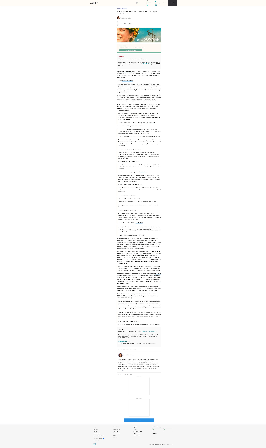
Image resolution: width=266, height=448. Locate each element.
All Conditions (116, 438)
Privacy (168, 444)
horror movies (127, 71)
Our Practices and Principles (99, 434)
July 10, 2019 (137, 149)
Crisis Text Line (147, 64)
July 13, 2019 (143, 172)
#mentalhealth (156, 117)
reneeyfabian (121, 370)
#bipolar (120, 119)
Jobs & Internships (97, 433)
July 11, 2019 (138, 184)
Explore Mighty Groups (137, 431)
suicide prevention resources (149, 331)
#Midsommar (126, 119)
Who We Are (96, 429)
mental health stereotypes (127, 290)
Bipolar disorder (127, 80)
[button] (128, 17)
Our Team (95, 431)
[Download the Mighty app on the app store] (158, 430)
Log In (164, 3)
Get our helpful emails (131, 50)
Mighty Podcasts (136, 434)
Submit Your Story (116, 429)
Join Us (173, 3)
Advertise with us (116, 433)
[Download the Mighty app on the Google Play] (169, 430)
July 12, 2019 (134, 321)
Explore (150, 3)
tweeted (119, 108)
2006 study (150, 240)
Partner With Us (116, 431)
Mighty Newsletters (136, 433)
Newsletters (141, 3)
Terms (171, 444)
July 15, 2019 (156, 136)
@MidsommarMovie (136, 113)
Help (94, 436)
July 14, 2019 (132, 210)
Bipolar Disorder (122, 8)
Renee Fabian (123, 17)
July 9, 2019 (135, 161)
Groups (159, 3)
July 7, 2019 (141, 235)
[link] (94, 3)
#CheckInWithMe (122, 341)
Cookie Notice (96, 439)
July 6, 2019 (152, 122)
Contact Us (135, 429)
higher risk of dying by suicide (142, 255)
